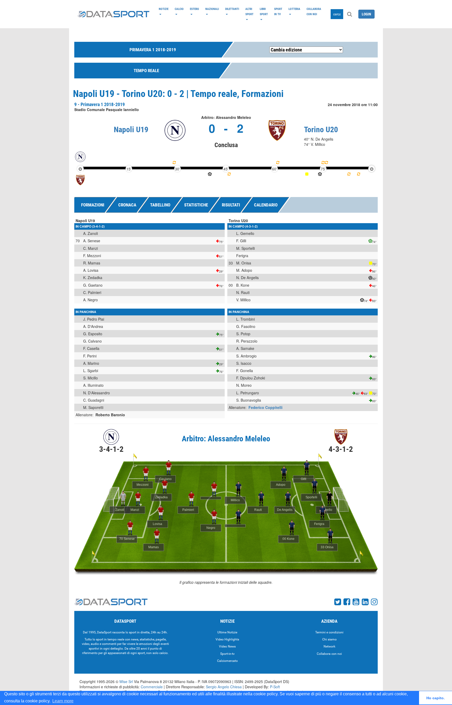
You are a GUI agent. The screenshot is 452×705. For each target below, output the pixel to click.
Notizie (163, 9)
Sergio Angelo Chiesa (224, 686)
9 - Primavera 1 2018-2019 (99, 104)
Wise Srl (126, 681)
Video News (227, 646)
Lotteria (294, 9)
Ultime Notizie (227, 632)
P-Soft (275, 686)
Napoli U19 (131, 129)
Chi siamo (329, 639)
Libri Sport (264, 11)
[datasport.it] (113, 14)
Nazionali (212, 9)
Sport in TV (278, 11)
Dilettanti (232, 9)
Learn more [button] (63, 701)
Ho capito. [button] (435, 698)
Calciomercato (227, 661)
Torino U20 (321, 129)
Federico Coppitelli (265, 407)
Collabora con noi (314, 11)
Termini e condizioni (329, 632)
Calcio (179, 9)
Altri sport (249, 11)
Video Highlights (227, 639)
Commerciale (152, 686)
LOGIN (366, 14)
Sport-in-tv (227, 654)
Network (329, 646)
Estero (194, 9)
